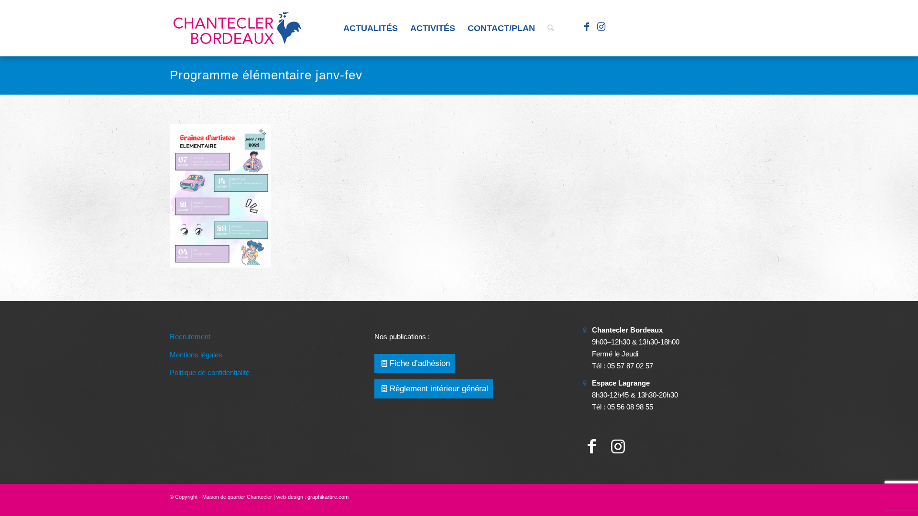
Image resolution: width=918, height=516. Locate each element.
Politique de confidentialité (210, 372)
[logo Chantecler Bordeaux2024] (238, 28)
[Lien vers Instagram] (601, 28)
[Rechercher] (550, 28)
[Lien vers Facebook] (586, 28)
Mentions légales (196, 355)
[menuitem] (370, 28)
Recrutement (190, 337)
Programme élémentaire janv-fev (266, 75)
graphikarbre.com (328, 497)
